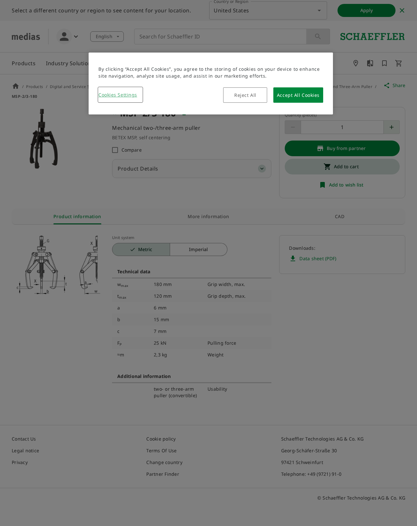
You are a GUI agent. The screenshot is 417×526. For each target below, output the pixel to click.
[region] (211, 83)
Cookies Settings (117, 95)
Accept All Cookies (298, 95)
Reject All (245, 95)
